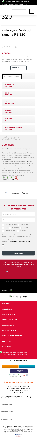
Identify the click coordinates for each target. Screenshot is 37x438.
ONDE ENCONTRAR (9, 330)
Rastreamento (25, 224)
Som (6, 227)
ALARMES (5, 303)
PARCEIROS (6, 341)
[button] (31, 7)
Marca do (18, 360)
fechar (18, 436)
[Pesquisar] (26, 76)
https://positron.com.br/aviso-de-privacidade (19, 241)
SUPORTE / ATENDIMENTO (12, 336)
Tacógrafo (26, 227)
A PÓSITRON (6, 346)
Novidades (23, 230)
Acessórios (15, 227)
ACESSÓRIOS (7, 309)
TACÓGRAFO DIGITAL (10, 320)
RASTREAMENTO (8, 325)
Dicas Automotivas (10, 230)
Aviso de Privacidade (19, 286)
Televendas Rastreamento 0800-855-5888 (17, 1)
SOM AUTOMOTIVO (9, 314)
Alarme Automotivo (11, 224)
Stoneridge (29, 161)
